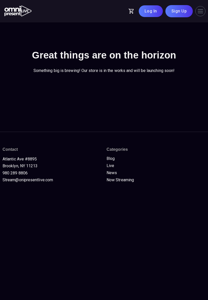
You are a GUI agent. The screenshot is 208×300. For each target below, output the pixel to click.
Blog (111, 158)
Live (110, 165)
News (112, 172)
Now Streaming (120, 179)
